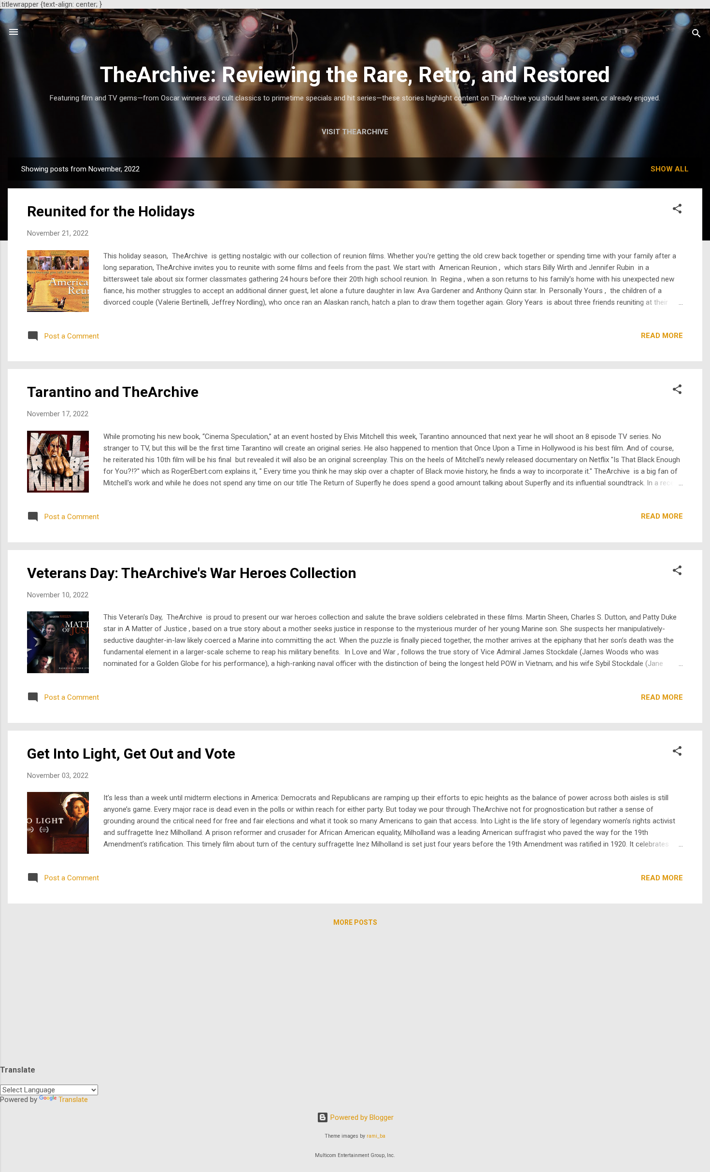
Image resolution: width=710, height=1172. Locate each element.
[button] (677, 210)
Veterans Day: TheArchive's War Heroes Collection (191, 573)
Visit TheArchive (355, 131)
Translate (73, 1099)
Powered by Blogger (361, 1117)
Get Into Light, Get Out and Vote (131, 753)
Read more (662, 335)
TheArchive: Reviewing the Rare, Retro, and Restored (355, 74)
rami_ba (376, 1136)
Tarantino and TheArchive (113, 391)
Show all (670, 169)
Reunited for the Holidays (111, 211)
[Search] (696, 35)
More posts (355, 922)
